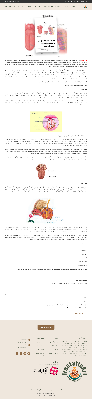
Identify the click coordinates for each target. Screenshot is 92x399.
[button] (6, 6)
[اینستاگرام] (24, 353)
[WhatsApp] (68, 1)
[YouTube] (65, 1)
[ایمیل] (71, 1)
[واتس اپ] (28, 353)
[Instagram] (74, 1)
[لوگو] (85, 6)
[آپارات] (46, 370)
